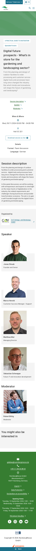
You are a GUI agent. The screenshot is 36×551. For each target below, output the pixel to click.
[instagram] (15, 521)
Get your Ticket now (13, 2)
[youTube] (26, 521)
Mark (18, 549)
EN (27, 2)
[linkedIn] (21, 521)
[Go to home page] (12, 8)
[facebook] (9, 521)
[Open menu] (34, 8)
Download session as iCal (18, 138)
